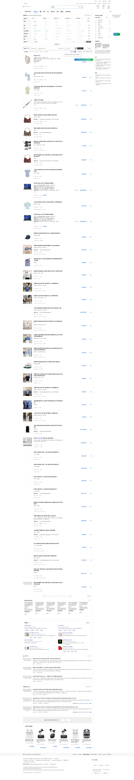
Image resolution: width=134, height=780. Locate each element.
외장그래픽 (39, 188)
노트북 (35, 185)
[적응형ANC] (48, 31)
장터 (44, 11)
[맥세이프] (59, 39)
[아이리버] (81, 23)
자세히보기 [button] (46, 764)
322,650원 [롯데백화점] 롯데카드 (45, 132)
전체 (26, 48)
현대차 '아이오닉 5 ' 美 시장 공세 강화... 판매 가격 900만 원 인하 (46, 658)
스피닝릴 (45, 102)
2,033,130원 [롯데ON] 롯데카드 (45, 312)
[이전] (109, 17)
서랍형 (41, 440)
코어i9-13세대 (41, 187)
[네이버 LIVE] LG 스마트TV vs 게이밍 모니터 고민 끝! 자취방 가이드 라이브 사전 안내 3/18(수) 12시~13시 (55, 707)
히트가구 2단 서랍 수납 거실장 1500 (43, 438)
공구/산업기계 (67, 18)
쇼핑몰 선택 (61, 48)
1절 (38, 103)
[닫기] (80, 54)
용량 (45, 190)
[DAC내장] (81, 33)
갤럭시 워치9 (100, 20)
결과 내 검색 (80, 48)
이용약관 (79, 754)
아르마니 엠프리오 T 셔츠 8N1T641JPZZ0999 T (45, 476)
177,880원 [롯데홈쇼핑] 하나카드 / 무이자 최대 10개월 (49, 560)
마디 (37, 103)
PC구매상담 (90, 3)
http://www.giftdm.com (69, 648)
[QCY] (81, 21)
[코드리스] (48, 25)
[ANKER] (70, 21)
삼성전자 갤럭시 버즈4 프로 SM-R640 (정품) (64, 741)
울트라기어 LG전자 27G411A (82, 703)
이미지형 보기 (87, 48)
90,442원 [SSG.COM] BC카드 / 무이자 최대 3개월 (48, 534)
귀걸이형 (40, 57)
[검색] (82, 6)
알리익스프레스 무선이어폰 (67, 632)
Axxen (37, 55)
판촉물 (65, 651)
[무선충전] (48, 39)
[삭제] (79, 7)
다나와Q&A (67, 11)
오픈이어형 (36, 57)
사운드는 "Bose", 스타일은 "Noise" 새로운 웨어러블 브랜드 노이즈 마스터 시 (103, 68)
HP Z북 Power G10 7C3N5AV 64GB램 (43, 214)
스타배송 (37, 630)
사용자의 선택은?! (87, 15)
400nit (51, 186)
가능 (43, 190)
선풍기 (99, 31)
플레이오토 (104, 1)
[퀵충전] (37, 36)
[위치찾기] (48, 36)
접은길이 (55, 102)
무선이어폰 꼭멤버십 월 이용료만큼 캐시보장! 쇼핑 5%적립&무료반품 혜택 (70, 628)
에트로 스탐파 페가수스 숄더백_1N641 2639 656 (45, 115)
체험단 (106, 3)
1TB (48, 190)
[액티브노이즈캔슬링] (37, 31)
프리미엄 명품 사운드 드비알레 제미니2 (30, 642)
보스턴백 (35, 572)
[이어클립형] (70, 25)
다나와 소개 (74, 754)
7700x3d (100, 26)
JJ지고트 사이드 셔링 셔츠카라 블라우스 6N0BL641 (46, 413)
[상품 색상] (27, 447)
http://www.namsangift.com (36, 648)
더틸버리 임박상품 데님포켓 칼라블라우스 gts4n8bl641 (47, 245)
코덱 (24, 28)
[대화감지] (48, 33)
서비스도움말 (107, 765)
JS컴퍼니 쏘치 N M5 (38, 100)
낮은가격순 (31, 51)
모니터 (99, 29)
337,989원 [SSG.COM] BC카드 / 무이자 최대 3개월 (48, 119)
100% (48, 186)
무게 (61, 102)
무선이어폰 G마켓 (27, 625)
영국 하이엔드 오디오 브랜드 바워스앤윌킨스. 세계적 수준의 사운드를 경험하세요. (42, 635)
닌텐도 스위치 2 (101, 27)
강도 (41, 103)
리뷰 (58, 11)
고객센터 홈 (95, 765)
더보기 (109, 3)
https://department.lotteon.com (70, 641)
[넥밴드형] (81, 25)
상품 (41, 11)
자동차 (78, 3)
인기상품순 (26, 51)
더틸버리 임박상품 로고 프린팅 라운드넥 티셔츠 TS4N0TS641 (48, 271)
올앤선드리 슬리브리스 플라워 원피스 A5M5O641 (45, 556)
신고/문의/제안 (101, 765)
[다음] (110, 17)
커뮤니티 (99, 3)
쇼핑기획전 (94, 3)
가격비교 (33, 48)
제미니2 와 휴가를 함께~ (28, 640)
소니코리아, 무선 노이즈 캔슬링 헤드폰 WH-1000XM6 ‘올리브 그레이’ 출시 (103, 63)
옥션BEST (60, 630)
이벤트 (103, 3)
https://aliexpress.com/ (69, 634)
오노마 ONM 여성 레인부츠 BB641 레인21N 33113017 (46, 543)
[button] (98, 7)
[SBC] (81, 28)
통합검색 (36, 11)
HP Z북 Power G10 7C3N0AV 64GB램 (43, 183)
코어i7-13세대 (41, 218)
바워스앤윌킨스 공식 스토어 (34, 632)
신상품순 (40, 51)
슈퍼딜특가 (32, 630)
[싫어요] (63, 720)
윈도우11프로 (52, 185)
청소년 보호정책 (94, 754)
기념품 (68, 651)
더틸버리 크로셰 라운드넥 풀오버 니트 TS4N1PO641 (46, 295)
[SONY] (59, 23)
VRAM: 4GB (49, 220)
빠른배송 (35, 41)
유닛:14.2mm (39, 58)
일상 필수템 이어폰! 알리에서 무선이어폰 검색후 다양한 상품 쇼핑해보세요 (74, 635)
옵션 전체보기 (57, 44)
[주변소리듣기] (59, 31)
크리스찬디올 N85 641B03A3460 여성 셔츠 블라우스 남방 (47, 308)
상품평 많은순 (46, 51)
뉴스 (48, 11)
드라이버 (44, 58)
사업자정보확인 (65, 760)
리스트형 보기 (85, 48)
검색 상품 (41, 48)
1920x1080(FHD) (39, 186)
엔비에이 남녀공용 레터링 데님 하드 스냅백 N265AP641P (47, 233)
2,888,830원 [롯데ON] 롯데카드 (45, 431)
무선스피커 (39, 637)
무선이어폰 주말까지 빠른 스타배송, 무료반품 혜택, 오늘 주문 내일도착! (35, 628)
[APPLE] (59, 21)
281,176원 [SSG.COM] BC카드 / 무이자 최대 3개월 (48, 160)
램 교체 (41, 190)
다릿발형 (51, 440)
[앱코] (48, 23)
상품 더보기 (89, 596)
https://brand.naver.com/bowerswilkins (38, 634)
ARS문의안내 (105, 773)
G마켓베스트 (27, 630)
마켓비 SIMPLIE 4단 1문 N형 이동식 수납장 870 (45, 516)
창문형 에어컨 (100, 37)
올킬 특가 (65, 630)
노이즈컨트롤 (26, 30)
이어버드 (35, 637)
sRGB (45, 186)
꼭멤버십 (41, 630)
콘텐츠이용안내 (53, 764)
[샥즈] (37, 23)
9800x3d (100, 22)
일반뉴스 (34, 663)
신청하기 (87, 622)
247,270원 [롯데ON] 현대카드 (45, 521)
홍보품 (75, 651)
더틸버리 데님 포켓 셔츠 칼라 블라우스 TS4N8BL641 (46, 283)
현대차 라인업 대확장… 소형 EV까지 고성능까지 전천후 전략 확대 (47, 667)
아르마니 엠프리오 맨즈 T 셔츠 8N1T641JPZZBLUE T (46, 464)
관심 (46, 66)
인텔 (37, 187)
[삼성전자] (48, 21)
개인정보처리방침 (86, 754)
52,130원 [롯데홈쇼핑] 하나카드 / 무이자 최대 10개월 (48, 392)
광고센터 (104, 754)
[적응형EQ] (37, 33)
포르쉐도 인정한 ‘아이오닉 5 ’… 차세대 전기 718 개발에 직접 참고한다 (47, 676)
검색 (88, 41)
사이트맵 (99, 754)
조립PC (81, 3)
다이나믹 (47, 58)
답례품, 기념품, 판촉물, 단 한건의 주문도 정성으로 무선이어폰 (39, 649)
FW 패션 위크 (66, 644)
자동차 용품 (78, 18)
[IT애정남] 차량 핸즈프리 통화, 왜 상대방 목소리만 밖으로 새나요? (103, 65)
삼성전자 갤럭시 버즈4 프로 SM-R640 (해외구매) (41, 741)
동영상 (61, 11)
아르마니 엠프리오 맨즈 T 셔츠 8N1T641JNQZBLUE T (46, 452)
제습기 (99, 24)
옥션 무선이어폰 (61, 625)
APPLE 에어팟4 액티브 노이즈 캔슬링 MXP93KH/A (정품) (75, 741)
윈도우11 (99, 33)
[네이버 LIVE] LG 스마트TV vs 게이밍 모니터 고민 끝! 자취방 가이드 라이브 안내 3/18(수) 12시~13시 (54, 698)
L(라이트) (44, 103)
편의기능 (25, 36)
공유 (110, 11)
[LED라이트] (70, 36)
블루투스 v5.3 (44, 57)
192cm (58, 102)
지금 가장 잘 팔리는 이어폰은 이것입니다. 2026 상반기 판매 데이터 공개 (106, 46)
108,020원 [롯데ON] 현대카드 (45, 249)
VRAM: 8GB (51, 188)
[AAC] (70, 28)
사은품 (72, 651)
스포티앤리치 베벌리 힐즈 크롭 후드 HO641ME (44, 530)
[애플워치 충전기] (70, 39)
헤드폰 (31, 637)
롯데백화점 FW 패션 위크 (67, 640)
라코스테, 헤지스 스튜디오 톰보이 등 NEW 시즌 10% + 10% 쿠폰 (73, 642)
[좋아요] (69, 720)
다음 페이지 (66, 596)
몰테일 (100, 1)
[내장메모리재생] (59, 33)
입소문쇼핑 (35, 694)
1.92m (51, 102)
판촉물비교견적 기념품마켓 (67, 646)
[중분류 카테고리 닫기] (34, 18)
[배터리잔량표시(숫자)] (81, 36)
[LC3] (48, 28)
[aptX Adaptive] (59, 28)
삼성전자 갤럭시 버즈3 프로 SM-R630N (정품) (86, 741)
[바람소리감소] (70, 31)
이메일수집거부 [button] (96, 773)
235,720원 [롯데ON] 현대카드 (45, 493)
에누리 (96, 1)
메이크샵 (109, 1)
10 (64, 596)
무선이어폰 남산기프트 (33, 646)
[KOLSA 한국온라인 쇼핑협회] (25, 776)
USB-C (40, 60)
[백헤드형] (59, 25)
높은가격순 (36, 51)
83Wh (57, 190)
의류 (33, 18)
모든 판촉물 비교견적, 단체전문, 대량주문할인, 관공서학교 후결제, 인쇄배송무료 (75, 649)
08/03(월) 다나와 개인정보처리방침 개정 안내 (34, 754)
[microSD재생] (70, 33)
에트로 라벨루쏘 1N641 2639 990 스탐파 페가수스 (46, 128)
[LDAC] (37, 28)
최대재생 (58, 58)
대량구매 (44, 195)
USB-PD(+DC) (52, 190)
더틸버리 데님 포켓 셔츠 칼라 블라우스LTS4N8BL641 (46, 387)
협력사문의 (109, 754)
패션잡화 (44, 18)
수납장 (35, 517)
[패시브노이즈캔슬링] (81, 31)
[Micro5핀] (81, 39)
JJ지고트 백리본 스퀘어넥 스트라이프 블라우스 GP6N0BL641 (48, 202)
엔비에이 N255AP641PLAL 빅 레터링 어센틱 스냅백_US (47, 361)
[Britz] (70, 23)
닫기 (35, 104)
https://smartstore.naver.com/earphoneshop (34, 641)
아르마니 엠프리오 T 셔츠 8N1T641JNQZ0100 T (45, 489)
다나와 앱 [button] (25, 3)
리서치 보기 (26, 21)
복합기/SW (56, 18)
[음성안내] (59, 36)
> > (38, 123)
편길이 (48, 102)
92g (34, 103)
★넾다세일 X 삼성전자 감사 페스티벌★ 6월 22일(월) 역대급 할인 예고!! (48, 689)
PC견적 (85, 3)
